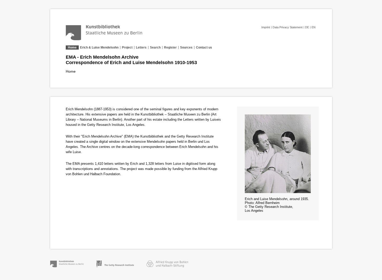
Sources (186, 47)
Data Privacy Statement (287, 27)
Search (155, 47)
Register (170, 47)
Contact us (204, 47)
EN (313, 27)
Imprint (265, 27)
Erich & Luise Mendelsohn (99, 47)
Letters (141, 47)
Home (72, 47)
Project (127, 47)
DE (307, 27)
